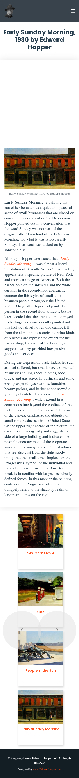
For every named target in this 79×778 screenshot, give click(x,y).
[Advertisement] (39, 106)
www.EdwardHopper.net (47, 769)
